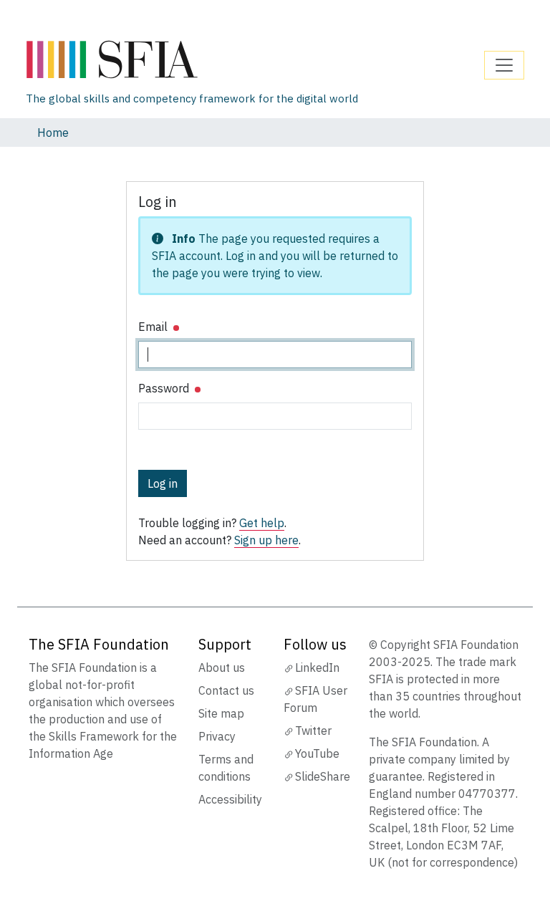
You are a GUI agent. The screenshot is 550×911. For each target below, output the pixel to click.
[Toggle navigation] (504, 65)
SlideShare (322, 776)
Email (154, 326)
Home (53, 132)
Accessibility (230, 799)
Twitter (313, 730)
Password (165, 388)
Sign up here (266, 540)
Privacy (217, 736)
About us (221, 667)
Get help (261, 523)
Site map (221, 713)
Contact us (226, 690)
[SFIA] (192, 60)
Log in (163, 483)
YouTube (317, 753)
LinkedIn (317, 667)
